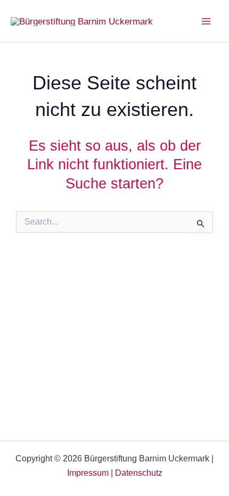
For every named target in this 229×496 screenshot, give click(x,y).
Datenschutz (138, 472)
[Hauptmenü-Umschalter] (206, 21)
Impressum (88, 472)
